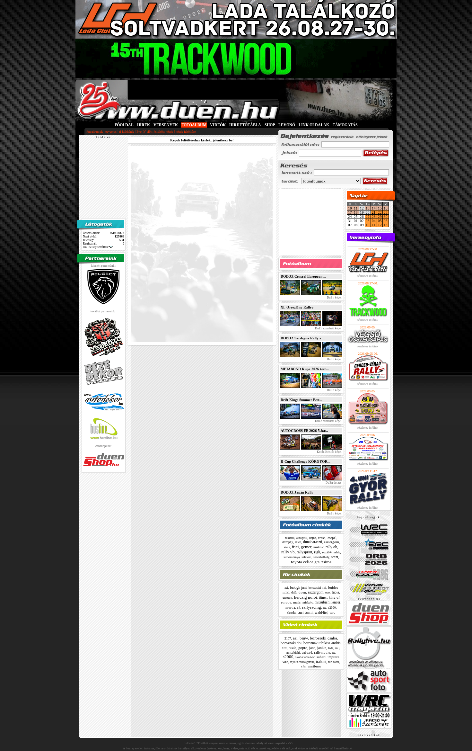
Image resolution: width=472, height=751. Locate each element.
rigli (317, 552)
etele (287, 547)
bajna (312, 538)
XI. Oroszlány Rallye (297, 307)
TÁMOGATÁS (345, 125)
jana (312, 648)
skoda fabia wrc (305, 657)
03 (368, 221)
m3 (337, 648)
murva (290, 607)
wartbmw (314, 666)
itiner (323, 597)
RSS (290, 743)
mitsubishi (293, 652)
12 (380, 225)
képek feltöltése (186, 131)
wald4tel (321, 612)
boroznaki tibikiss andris (322, 643)
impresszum (217, 743)
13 (368, 208)
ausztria (289, 538)
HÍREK (143, 125)
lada (330, 648)
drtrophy (287, 542)
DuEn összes (333, 482)
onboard (307, 652)
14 (374, 208)
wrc (332, 612)
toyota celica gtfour (302, 662)
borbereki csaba (323, 638)
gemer (306, 546)
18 (356, 212)
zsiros (326, 561)
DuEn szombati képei (328, 328)
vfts (303, 666)
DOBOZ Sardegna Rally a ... (303, 338)
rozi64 (327, 552)
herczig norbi (305, 597)
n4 (298, 607)
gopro (302, 648)
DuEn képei (334, 297)
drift (294, 592)
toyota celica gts (305, 561)
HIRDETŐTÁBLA (245, 125)
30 (386, 217)
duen (298, 542)
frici (295, 546)
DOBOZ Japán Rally (297, 492)
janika (321, 648)
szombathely (321, 557)
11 (356, 208)
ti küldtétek (126, 131)
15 (380, 208)
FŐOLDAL (124, 125)
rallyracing (311, 607)
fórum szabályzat (256, 743)
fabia (335, 592)
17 (350, 212)
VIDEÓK (218, 125)
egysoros (111, 131)
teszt (334, 557)
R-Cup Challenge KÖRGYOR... (305, 461)
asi (286, 587)
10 (350, 208)
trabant (321, 661)
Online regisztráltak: (96, 247)
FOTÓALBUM (193, 125)
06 (386, 221)
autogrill (301, 538)
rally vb (288, 552)
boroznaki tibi (317, 587)
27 (368, 217)
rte (324, 607)
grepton (287, 597)
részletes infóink (367, 276)
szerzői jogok (235, 743)
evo (327, 592)
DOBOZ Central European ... (303, 276)
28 (374, 217)
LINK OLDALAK (314, 125)
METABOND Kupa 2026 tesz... (305, 369)
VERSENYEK (165, 125)
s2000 (332, 607)
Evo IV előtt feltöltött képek (154, 131)
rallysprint (304, 552)
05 (380, 221)
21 (374, 212)
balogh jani (298, 587)
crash (322, 538)
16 (386, 208)
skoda (291, 612)
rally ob (331, 547)
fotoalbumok (94, 131)
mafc (297, 602)
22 (380, 212)
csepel (332, 538)
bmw (304, 638)
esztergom (331, 542)
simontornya (292, 557)
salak (337, 552)
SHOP (270, 125)
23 (386, 212)
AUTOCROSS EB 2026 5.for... (304, 431)
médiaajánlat (277, 743)
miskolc (318, 547)
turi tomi (305, 612)
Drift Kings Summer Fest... (301, 400)
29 (380, 217)
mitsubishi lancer (327, 602)
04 (374, 221)
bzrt (284, 648)
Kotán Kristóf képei (329, 451)
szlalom (306, 557)
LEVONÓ (287, 125)
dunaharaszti (312, 542)
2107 (287, 638)
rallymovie (322, 652)
